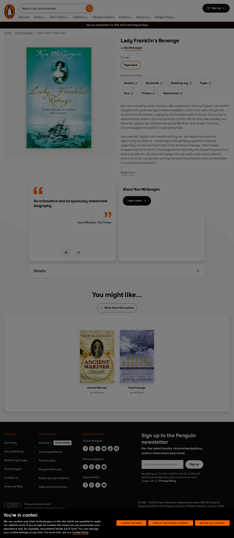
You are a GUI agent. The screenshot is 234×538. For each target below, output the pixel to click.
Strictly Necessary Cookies (170, 523)
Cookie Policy (80, 532)
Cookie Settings (131, 523)
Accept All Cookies (212, 523)
